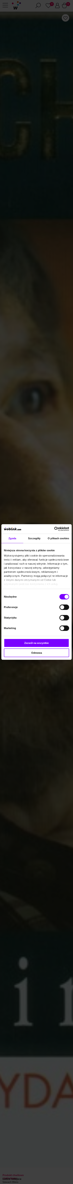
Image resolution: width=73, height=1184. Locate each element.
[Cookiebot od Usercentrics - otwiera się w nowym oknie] (54, 529)
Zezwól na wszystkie (36, 643)
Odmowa (36, 652)
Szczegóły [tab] (34, 538)
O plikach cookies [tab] (58, 538)
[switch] (64, 607)
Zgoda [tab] (12, 538)
